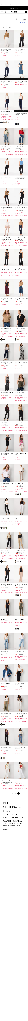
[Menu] (2, 11)
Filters (3, 27)
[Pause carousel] (27, 8)
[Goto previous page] (9, 793)
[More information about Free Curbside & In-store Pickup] (17, 19)
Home (3, 16)
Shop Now (12, 8)
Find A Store (22, 22)
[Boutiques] (5, 12)
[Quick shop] (8, 122)
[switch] (24, 19)
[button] (26, 11)
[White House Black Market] (14, 12)
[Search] (22, 12)
